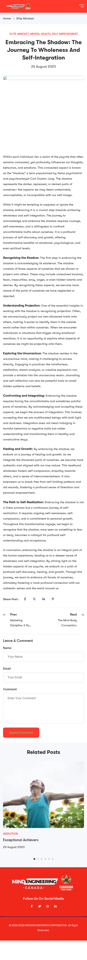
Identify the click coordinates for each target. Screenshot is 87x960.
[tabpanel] (43, 806)
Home (7, 18)
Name (7, 648)
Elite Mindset (25, 18)
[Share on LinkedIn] (43, 599)
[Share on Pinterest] (53, 599)
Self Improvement (65, 33)
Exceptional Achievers (20, 840)
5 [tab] (49, 859)
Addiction (10, 833)
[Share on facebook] (25, 599)
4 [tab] (45, 859)
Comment (10, 689)
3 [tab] (41, 859)
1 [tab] (34, 859)
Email (7, 668)
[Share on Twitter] (34, 599)
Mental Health (40, 33)
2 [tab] (38, 859)
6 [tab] (52, 859)
